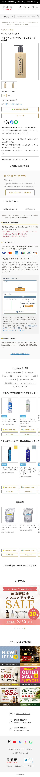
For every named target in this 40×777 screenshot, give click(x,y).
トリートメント (29, 372)
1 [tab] (15, 628)
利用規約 (21, 749)
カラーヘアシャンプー (26, 379)
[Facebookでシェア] (11, 122)
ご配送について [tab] (30, 209)
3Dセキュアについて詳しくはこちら (14, 330)
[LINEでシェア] (16, 122)
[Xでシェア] (7, 122)
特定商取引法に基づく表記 (20, 753)
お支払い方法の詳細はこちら (20, 354)
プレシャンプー (11, 379)
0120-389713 (20, 720)
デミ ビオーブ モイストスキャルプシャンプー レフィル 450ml (28, 421)
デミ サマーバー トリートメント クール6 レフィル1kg (9, 527)
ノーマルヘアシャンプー (28, 383)
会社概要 (29, 749)
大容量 (34, 376)
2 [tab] (17, 628)
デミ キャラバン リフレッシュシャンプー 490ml (16, 24)
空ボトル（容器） (9, 376)
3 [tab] (20, 628)
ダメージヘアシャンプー (20, 386)
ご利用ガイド (12, 749)
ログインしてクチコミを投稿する (20, 192)
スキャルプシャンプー (32, 22)
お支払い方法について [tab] (10, 209)
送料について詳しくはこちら (14, 104)
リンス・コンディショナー (13, 372)
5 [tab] (25, 628)
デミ (4, 30)
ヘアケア (13, 22)
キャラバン (10, 30)
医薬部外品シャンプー (11, 383)
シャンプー (21, 22)
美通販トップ (5, 22)
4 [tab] (22, 628)
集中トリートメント (23, 376)
